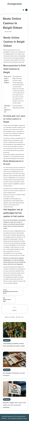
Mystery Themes (23, 418)
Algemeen (6, 340)
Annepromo (14, 4)
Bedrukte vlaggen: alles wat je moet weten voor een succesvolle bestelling (14, 405)
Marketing (6, 369)
